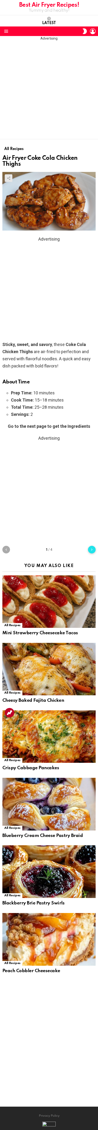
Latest (49, 23)
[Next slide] (92, 549)
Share (8, 178)
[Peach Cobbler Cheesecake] (49, 939)
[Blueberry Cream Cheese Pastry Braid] (49, 804)
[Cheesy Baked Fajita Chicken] (49, 669)
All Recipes (12, 625)
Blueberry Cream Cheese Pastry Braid (42, 835)
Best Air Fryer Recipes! (49, 5)
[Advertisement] (49, 90)
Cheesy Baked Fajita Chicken (33, 700)
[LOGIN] (93, 31)
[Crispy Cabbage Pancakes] (49, 736)
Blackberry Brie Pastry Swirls (33, 903)
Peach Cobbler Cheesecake (31, 971)
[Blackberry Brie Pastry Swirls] (49, 871)
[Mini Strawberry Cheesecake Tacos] (49, 601)
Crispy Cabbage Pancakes (30, 768)
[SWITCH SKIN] (85, 31)
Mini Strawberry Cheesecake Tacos (40, 633)
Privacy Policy (49, 1115)
